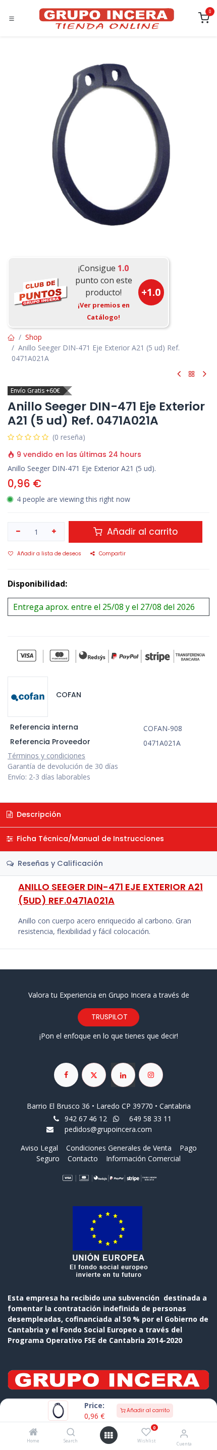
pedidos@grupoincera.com (108, 1129)
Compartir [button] (112, 553)
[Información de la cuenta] (184, 1433)
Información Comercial (143, 1158)
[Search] (71, 1432)
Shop (33, 337)
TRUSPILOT (108, 1017)
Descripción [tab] (38, 814)
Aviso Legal (40, 1148)
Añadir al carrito (147, 1410)
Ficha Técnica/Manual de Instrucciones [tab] (89, 839)
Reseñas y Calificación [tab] (59, 863)
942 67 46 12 (86, 1118)
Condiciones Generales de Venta (119, 1148)
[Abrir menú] (108, 1435)
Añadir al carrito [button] (141, 532)
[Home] (33, 1432)
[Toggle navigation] (12, 18)
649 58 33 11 (151, 1118)
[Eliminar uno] (18, 531)
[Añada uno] (54, 531)
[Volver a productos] (192, 374)
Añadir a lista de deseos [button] (49, 553)
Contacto (83, 1158)
